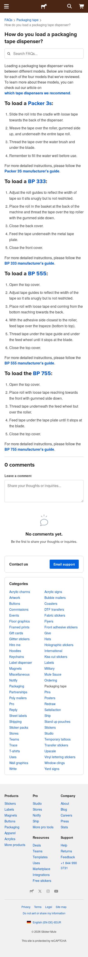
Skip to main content (3, 3)
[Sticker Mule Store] (32, 891)
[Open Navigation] (6, 6)
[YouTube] (56, 891)
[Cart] (81, 6)
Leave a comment (18, 475)
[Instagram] (48, 891)
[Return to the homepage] (44, 6)
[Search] (69, 6)
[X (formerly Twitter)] (40, 891)
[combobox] (44, 53)
